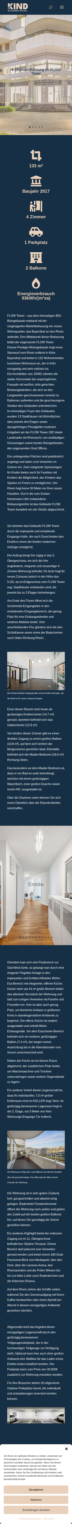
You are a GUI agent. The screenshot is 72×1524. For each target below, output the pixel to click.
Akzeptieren (36, 1489)
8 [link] (42, 937)
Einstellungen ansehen (36, 1509)
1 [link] (29, 127)
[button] (66, 1449)
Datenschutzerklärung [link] (30, 1518)
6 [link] (36, 937)
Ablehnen (36, 1499)
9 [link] (45, 937)
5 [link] (42, 127)
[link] (18, 7)
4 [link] (39, 127)
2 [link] (33, 127)
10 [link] (48, 937)
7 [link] (39, 937)
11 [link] (51, 937)
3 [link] (36, 127)
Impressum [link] (48, 1518)
